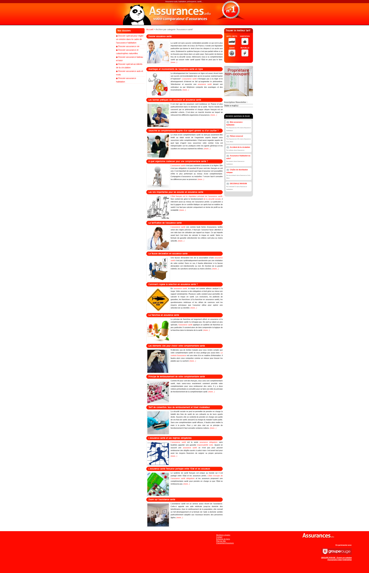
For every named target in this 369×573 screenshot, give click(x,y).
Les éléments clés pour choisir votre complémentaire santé (176, 346)
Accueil (149, 29)
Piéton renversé (236, 136)
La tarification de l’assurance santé (165, 223)
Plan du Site (221, 541)
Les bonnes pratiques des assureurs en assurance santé (174, 100)
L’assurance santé (189, 79)
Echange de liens (223, 539)
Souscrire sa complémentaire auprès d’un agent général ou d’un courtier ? (183, 130)
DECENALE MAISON (238, 184)
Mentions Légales (223, 535)
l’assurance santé (185, 325)
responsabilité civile (205, 445)
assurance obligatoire (209, 442)
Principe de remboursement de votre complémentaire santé (176, 376)
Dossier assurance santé (160, 36)
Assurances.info (181, 14)
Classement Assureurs (225, 543)
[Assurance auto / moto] (232, 44)
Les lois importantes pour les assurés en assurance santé (175, 192)
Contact (219, 537)
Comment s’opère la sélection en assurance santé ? (173, 284)
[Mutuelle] (245, 56)
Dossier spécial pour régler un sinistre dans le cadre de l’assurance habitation (129, 39)
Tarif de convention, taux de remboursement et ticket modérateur (179, 407)
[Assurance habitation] (245, 44)
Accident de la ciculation (240, 147)
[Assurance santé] (232, 56)
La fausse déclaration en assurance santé (168, 253)
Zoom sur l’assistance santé (161, 499)
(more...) (174, 62)
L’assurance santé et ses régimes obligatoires (170, 438)
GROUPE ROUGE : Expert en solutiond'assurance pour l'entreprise (336, 559)
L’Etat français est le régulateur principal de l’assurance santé (196, 196)
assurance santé (205, 84)
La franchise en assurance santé (163, 315)
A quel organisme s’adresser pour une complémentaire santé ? (178, 161)
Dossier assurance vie (128, 46)
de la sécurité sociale (212, 199)
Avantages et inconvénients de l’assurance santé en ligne (175, 69)
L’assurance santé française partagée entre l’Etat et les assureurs (179, 468)
